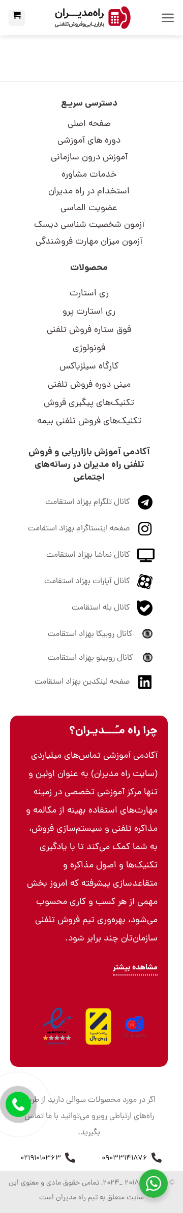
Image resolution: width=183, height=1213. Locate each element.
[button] (168, 17)
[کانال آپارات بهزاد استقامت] (144, 581)
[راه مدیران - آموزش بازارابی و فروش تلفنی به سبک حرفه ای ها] (92, 17)
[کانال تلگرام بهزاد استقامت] (144, 502)
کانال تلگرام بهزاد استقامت (87, 502)
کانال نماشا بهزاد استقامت (88, 555)
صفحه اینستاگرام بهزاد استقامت (79, 529)
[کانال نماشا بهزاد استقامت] (145, 555)
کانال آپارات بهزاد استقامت (87, 582)
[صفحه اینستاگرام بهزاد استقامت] (144, 528)
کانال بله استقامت (101, 608)
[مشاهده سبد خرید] (17, 18)
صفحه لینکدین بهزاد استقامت (82, 682)
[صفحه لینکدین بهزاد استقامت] (144, 682)
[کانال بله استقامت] (144, 608)
